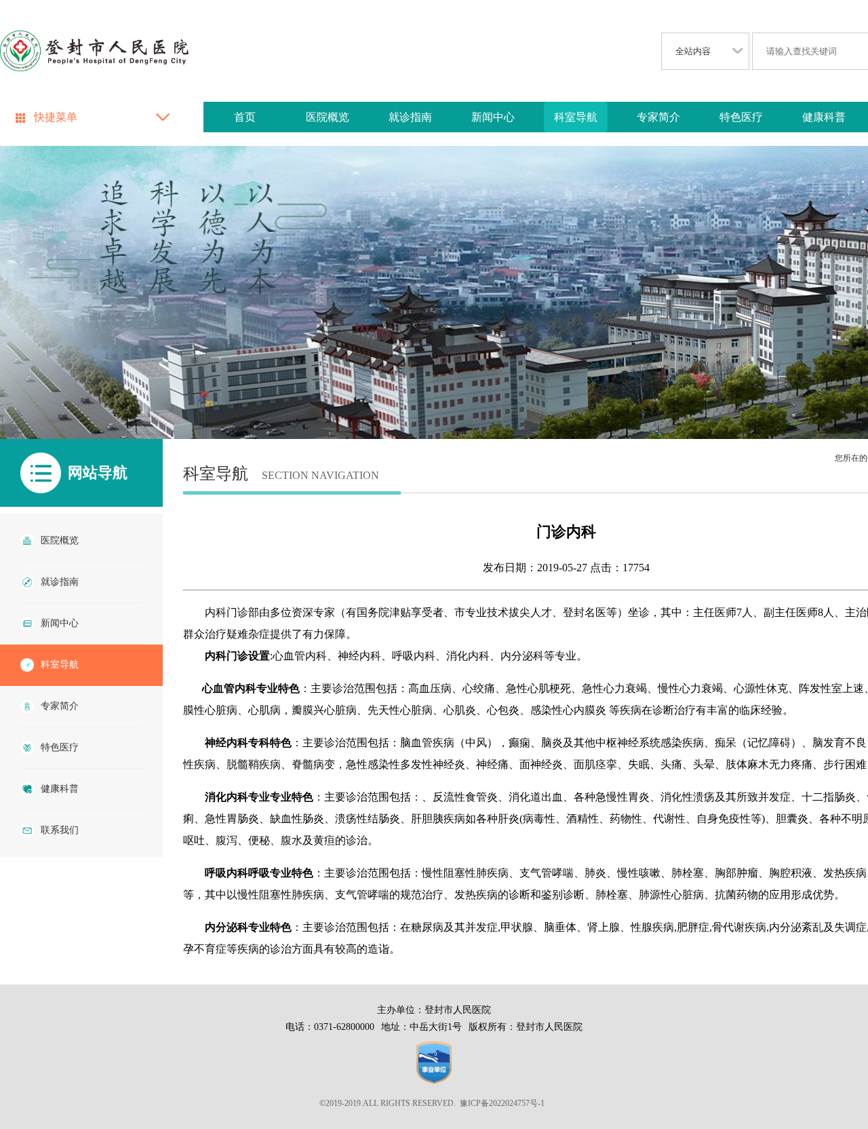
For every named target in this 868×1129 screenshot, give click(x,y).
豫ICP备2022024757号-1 (502, 1103)
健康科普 (824, 117)
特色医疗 (741, 117)
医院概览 (327, 117)
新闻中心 (493, 117)
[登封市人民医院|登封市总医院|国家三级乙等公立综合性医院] (94, 52)
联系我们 (60, 830)
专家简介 (658, 117)
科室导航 (575, 117)
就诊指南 (410, 117)
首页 (245, 117)
